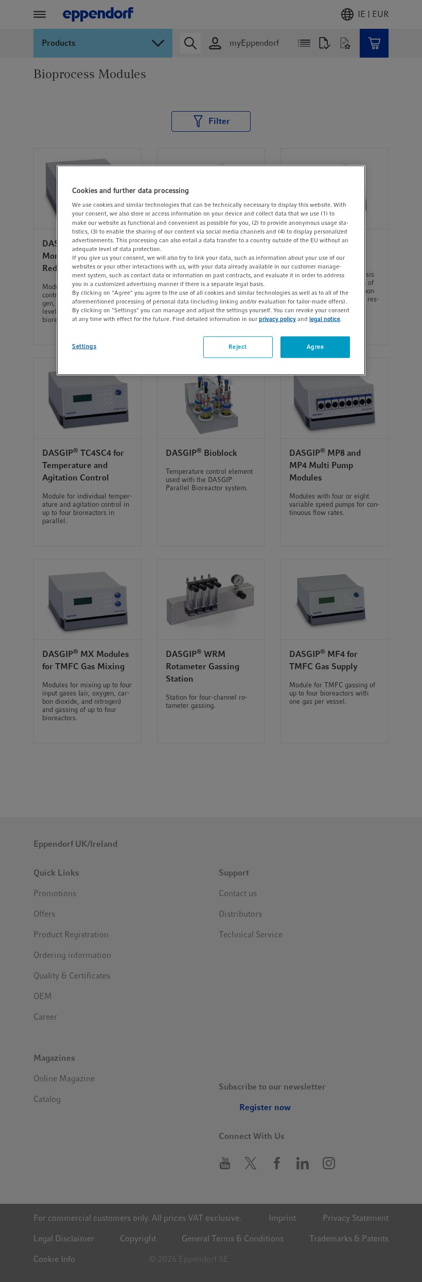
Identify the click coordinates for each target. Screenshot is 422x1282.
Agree (315, 346)
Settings (84, 346)
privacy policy (277, 319)
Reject (237, 346)
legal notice (324, 319)
